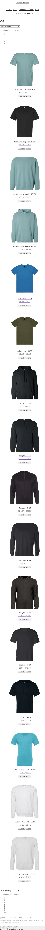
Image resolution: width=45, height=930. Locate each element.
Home (9, 10)
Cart (37, 10)
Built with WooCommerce (11, 929)
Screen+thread (22, 3)
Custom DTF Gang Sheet (22, 14)
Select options (24, 96)
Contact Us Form (26, 10)
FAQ (15, 10)
